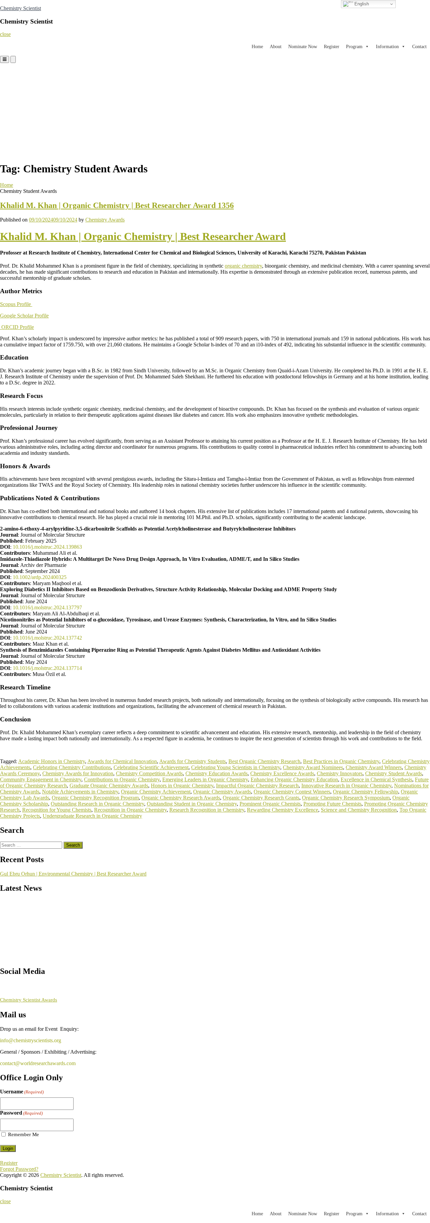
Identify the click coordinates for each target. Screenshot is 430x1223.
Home (257, 46)
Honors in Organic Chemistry (182, 785)
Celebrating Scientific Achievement (151, 767)
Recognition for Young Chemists (56, 810)
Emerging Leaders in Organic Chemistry (205, 779)
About (276, 46)
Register (331, 46)
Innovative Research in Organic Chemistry (346, 785)
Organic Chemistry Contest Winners (292, 791)
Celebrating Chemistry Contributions (72, 767)
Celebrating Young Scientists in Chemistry (235, 767)
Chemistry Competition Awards (149, 773)
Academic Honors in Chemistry (51, 761)
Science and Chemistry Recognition (359, 810)
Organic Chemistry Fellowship (365, 791)
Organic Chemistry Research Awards (180, 798)
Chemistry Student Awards (393, 773)
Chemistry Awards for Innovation (77, 773)
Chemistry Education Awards (216, 773)
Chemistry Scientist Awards (28, 1000)
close (5, 34)
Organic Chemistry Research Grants (261, 798)
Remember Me (23, 1134)
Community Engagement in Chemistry (40, 779)
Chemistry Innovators (339, 773)
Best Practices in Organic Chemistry (341, 761)
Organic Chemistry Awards (222, 791)
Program (354, 46)
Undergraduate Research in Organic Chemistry (92, 816)
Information (387, 46)
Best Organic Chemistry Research (264, 761)
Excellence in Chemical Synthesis (376, 779)
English (361, 3)
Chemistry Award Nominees (313, 767)
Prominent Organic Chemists (270, 804)
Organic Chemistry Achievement (155, 791)
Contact (419, 46)
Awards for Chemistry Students (192, 761)
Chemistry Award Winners (374, 767)
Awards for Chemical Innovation (122, 761)
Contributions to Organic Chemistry (122, 779)
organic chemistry (243, 266)
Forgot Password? (19, 1169)
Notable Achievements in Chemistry (80, 791)
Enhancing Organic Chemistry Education (294, 779)
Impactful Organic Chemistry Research (257, 785)
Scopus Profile (16, 304)
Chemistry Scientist (20, 8)
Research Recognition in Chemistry (206, 810)
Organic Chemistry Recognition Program (95, 798)
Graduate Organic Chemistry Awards (109, 785)
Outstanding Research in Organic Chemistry (97, 804)
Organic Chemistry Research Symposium (346, 798)
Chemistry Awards (105, 220)
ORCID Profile (17, 327)
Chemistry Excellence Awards (282, 773)
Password (21, 1113)
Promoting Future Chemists (332, 804)
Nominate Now (302, 46)
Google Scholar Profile (24, 315)
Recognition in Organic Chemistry (130, 810)
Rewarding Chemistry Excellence (282, 810)
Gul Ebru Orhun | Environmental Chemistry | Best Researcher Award (73, 874)
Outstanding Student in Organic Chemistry (192, 804)
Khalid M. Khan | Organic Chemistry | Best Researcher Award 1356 (117, 205)
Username (22, 1091)
